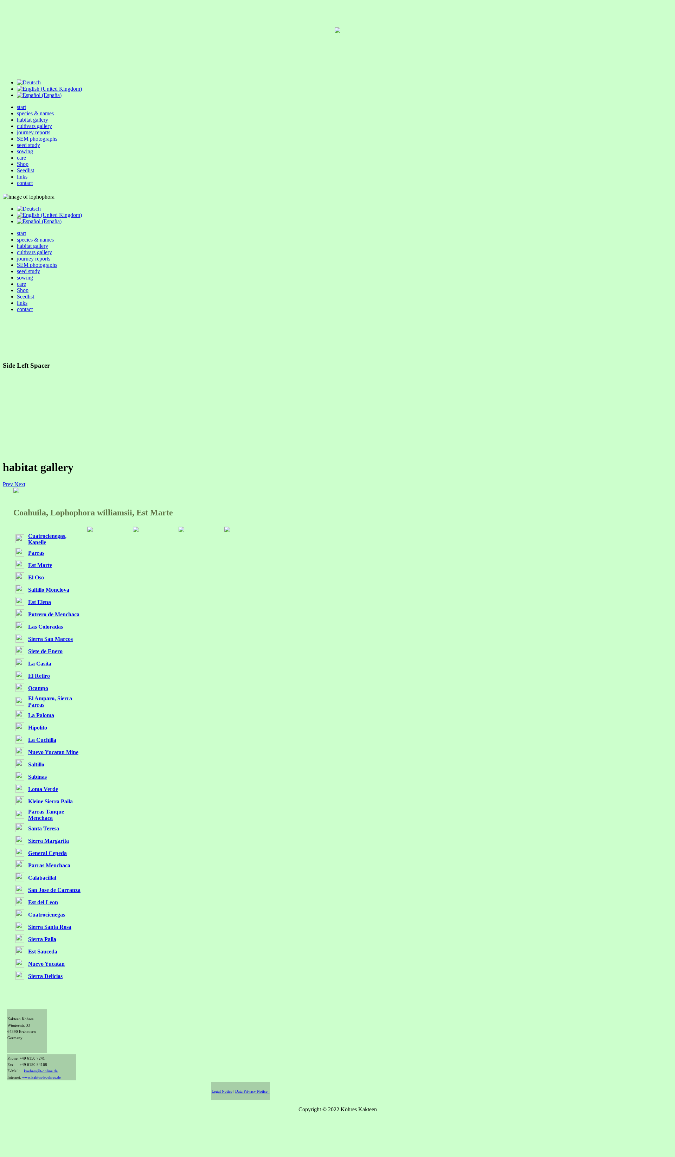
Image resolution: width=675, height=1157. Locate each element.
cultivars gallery (34, 126)
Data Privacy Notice (252, 1091)
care (21, 158)
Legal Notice (222, 1091)
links (22, 177)
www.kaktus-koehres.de (41, 1077)
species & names (35, 113)
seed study (28, 145)
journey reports (33, 132)
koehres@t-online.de (41, 1071)
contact (25, 183)
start (21, 107)
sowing (25, 151)
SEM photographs (37, 139)
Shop (22, 164)
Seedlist (25, 170)
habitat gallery (32, 120)
